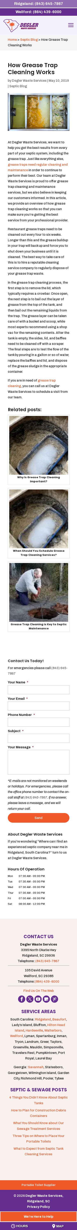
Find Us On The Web (38, 990)
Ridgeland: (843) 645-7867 (38, 4)
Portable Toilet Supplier (39, 1185)
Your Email (18, 698)
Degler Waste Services (29, 80)
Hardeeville (34, 1030)
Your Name (18, 682)
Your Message (21, 747)
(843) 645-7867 (35, 797)
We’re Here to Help (38, 1216)
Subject (16, 731)
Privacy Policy (38, 1206)
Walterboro (53, 1030)
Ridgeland (43, 1019)
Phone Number (21, 715)
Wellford (16, 1036)
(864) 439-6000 (47, 981)
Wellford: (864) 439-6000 (38, 12)
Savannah (36, 1067)
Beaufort (59, 1019)
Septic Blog (18, 86)
